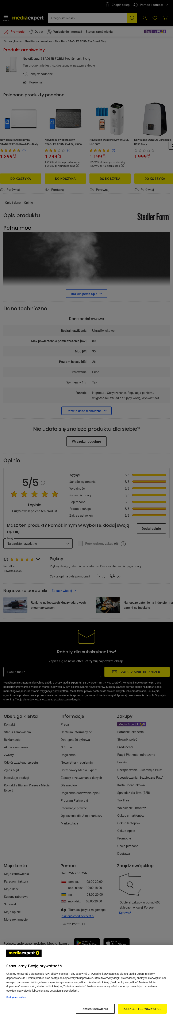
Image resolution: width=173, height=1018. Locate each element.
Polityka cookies (16, 997)
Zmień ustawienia (95, 1009)
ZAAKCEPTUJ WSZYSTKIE (142, 1009)
